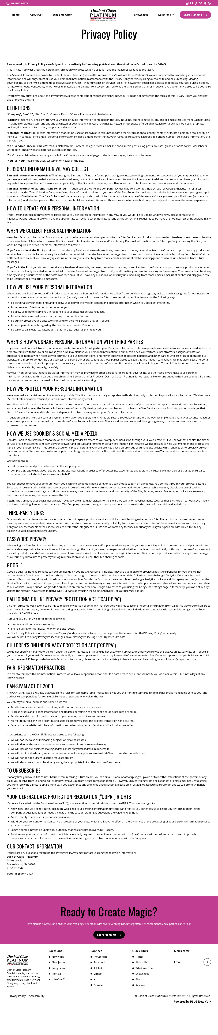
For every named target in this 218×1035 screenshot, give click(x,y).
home (16, 14)
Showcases (141, 14)
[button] (36, 14)
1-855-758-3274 (19, 3)
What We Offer (62, 14)
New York (58, 957)
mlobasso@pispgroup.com (109, 96)
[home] (103, 15)
